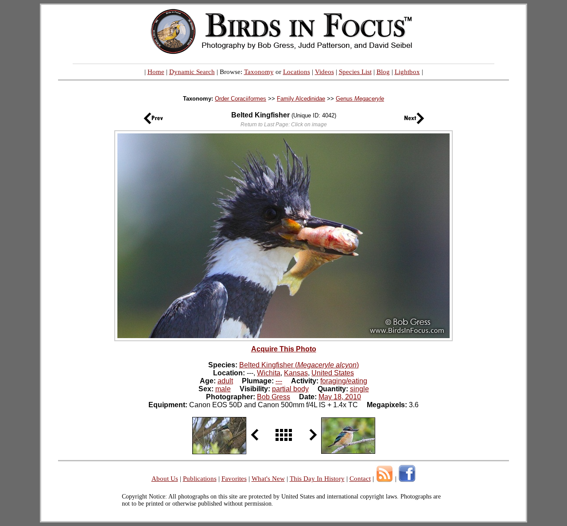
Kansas (296, 373)
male (223, 389)
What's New (268, 478)
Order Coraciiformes (240, 98)
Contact (360, 478)
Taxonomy (259, 71)
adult (225, 381)
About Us (164, 478)
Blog (383, 71)
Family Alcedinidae (301, 98)
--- (279, 381)
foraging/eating (343, 381)
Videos (324, 71)
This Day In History (317, 478)
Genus (360, 98)
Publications (200, 478)
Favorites (234, 478)
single (359, 389)
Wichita (268, 373)
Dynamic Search (192, 71)
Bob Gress (273, 397)
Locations (296, 71)
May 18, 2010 (339, 397)
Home (156, 71)
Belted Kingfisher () (299, 365)
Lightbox (407, 71)
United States (332, 373)
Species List (355, 71)
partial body (290, 389)
